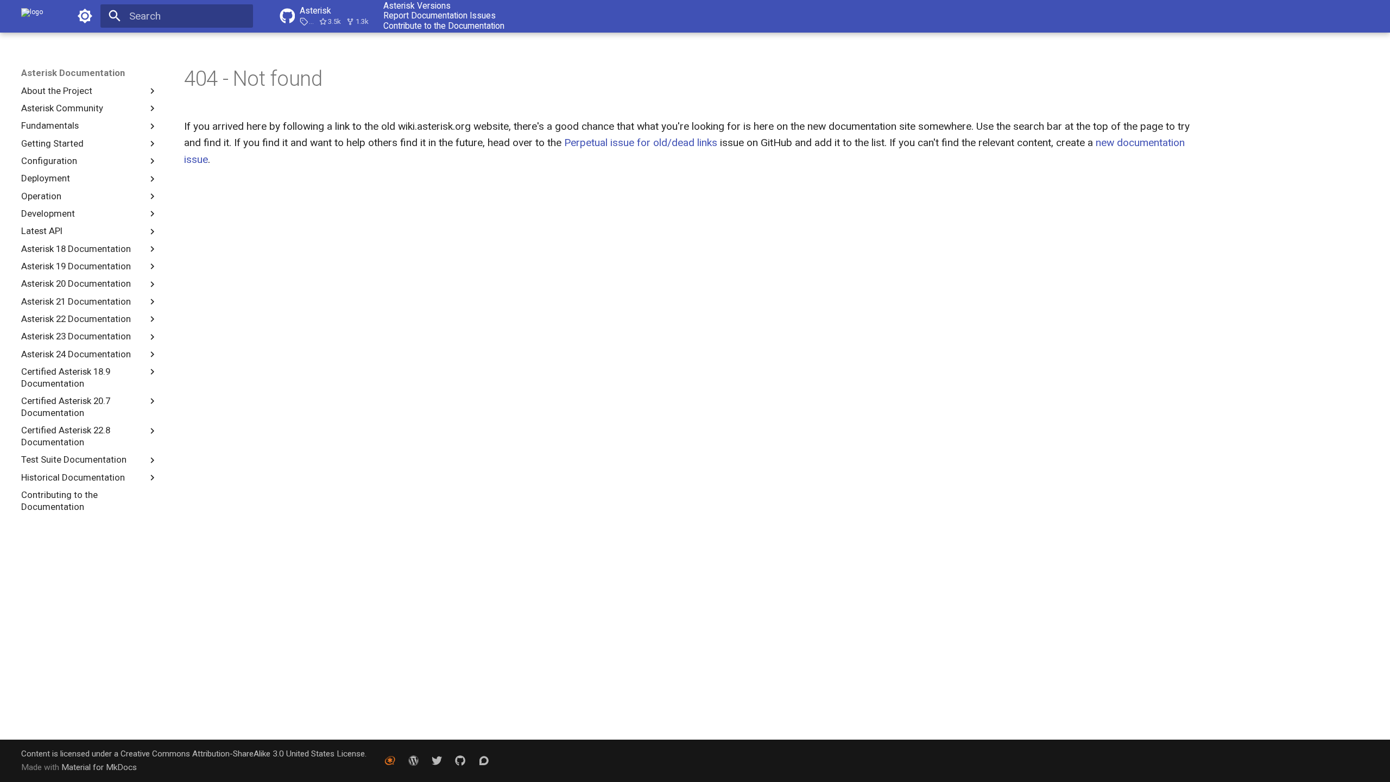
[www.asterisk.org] (390, 760)
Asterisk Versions (417, 6)
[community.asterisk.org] (483, 760)
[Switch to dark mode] (85, 16)
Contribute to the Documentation (443, 26)
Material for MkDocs (99, 767)
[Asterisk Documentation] (32, 16)
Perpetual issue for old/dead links (642, 142)
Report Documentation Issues (439, 16)
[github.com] (460, 760)
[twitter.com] (437, 760)
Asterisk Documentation (73, 72)
